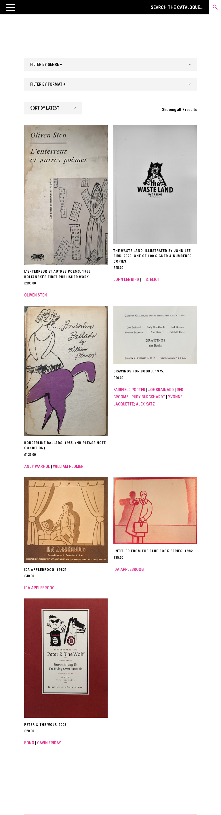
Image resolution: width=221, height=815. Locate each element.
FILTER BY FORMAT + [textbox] (47, 84)
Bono (29, 743)
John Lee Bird (126, 279)
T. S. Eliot (151, 279)
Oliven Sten (35, 295)
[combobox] (110, 64)
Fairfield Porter (129, 389)
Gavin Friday (49, 743)
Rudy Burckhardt (148, 397)
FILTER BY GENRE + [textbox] (46, 64)
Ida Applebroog (39, 588)
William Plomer (68, 466)
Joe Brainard (161, 389)
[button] (10, 7)
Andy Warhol (37, 466)
